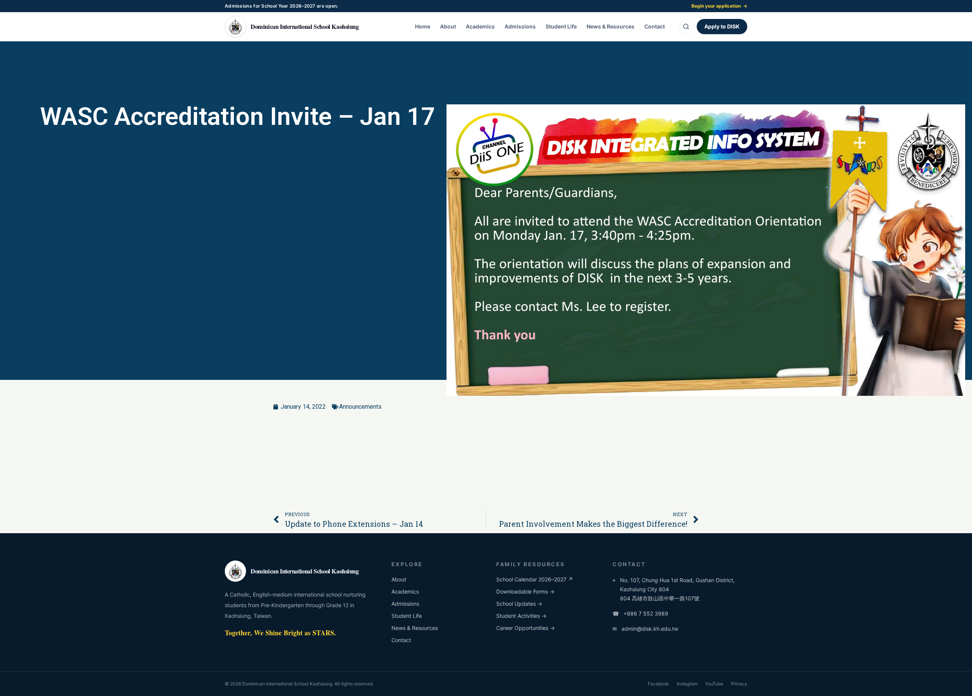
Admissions (520, 26)
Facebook (658, 684)
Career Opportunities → (525, 628)
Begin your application (719, 6)
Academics (480, 26)
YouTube (714, 684)
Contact (654, 26)
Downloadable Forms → (525, 591)
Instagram (687, 684)
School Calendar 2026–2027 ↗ (534, 579)
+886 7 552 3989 (640, 613)
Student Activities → (521, 616)
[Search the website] (686, 26)
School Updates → (519, 603)
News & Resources (610, 26)
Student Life (561, 26)
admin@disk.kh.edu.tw (645, 628)
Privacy (739, 684)
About (448, 26)
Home (422, 26)
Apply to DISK (722, 26)
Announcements (360, 406)
